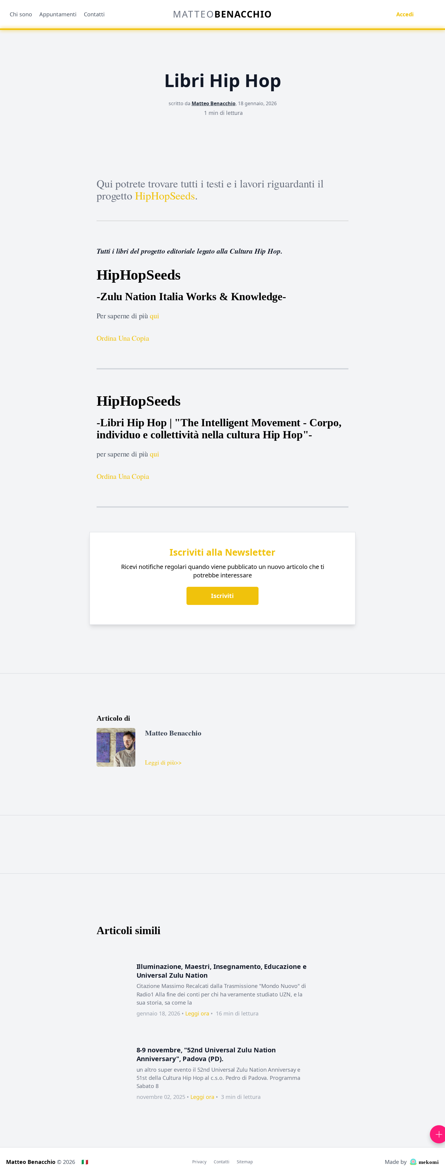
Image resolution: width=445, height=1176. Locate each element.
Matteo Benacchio (214, 103)
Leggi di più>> (163, 762)
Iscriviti (222, 596)
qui (154, 315)
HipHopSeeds (165, 195)
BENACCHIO (222, 14)
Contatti (94, 14)
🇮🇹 (84, 1161)
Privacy (199, 1162)
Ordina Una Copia (123, 338)
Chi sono (21, 14)
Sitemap (245, 1162)
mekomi (428, 1162)
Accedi (405, 14)
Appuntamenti (58, 14)
